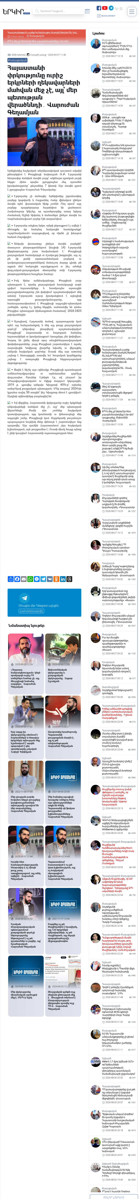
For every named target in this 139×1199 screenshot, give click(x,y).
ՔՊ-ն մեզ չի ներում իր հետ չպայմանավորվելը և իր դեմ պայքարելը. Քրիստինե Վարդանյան (37, 32)
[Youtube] (105, 7)
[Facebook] (99, 7)
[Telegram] (111, 7)
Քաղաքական (37, 36)
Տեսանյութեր (108, 16)
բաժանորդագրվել (31, 611)
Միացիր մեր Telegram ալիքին (39, 605)
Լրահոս (98, 33)
